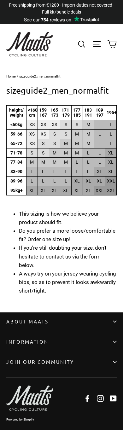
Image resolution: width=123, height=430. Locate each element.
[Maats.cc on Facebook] (87, 398)
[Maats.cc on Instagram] (100, 398)
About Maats (27, 321)
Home (11, 76)
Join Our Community (40, 362)
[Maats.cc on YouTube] (113, 398)
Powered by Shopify (20, 419)
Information (27, 342)
